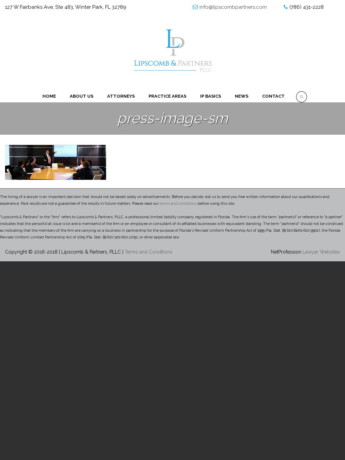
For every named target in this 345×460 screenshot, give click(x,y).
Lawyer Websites (321, 252)
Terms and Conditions (148, 252)
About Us (81, 96)
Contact (273, 96)
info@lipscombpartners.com (233, 7)
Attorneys (121, 96)
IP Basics (210, 96)
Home (49, 96)
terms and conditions (178, 203)
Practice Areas (167, 96)
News (241, 96)
